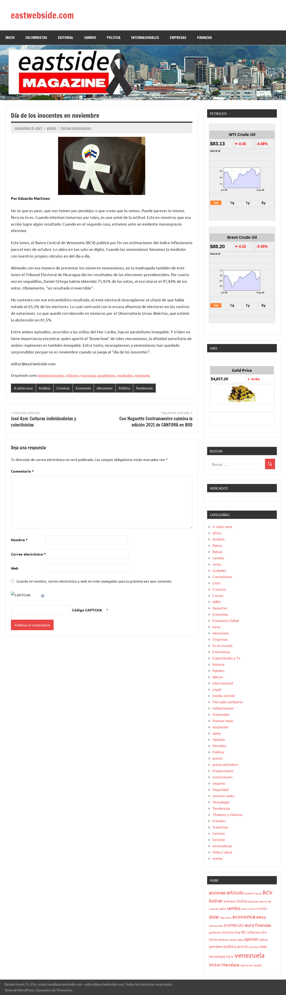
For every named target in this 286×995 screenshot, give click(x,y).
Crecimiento (222, 576)
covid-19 (252, 908)
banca (258, 893)
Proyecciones (222, 770)
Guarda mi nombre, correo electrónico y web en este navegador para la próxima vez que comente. (94, 581)
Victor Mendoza (224, 964)
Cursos (217, 595)
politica (229, 946)
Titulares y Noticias (227, 814)
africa (216, 532)
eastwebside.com (42, 15)
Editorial (66, 37)
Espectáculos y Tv (226, 658)
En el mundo (222, 645)
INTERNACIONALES (145, 37)
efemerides (216, 925)
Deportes (219, 608)
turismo (218, 833)
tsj (228, 956)
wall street (246, 965)
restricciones (222, 777)
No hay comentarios (76, 128)
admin (51, 128)
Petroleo (219, 745)
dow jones (225, 917)
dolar (214, 916)
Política (124, 388)
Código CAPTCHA (87, 610)
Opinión (218, 739)
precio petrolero (225, 764)
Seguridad (220, 789)
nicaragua (88, 375)
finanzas (263, 925)
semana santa (223, 795)
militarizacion (223, 708)
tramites (219, 820)
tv (232, 956)
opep (216, 733)
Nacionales (221, 714)
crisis (216, 583)
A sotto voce (23, 388)
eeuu (216, 626)
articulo (235, 892)
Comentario (22, 471)
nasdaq (233, 939)
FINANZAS (204, 37)
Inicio (10, 37)
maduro (223, 939)
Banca (217, 545)
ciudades (219, 570)
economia (243, 916)
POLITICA (113, 37)
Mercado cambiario (227, 701)
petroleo (216, 946)
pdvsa (263, 939)
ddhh (216, 601)
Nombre (19, 539)
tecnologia (217, 956)
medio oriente (223, 695)
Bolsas (217, 551)
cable (222, 908)
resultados (125, 375)
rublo (263, 946)
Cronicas (63, 388)
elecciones (105, 388)
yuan (258, 965)
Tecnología (220, 802)
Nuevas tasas (222, 720)
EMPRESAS (178, 37)
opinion (251, 939)
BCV (267, 892)
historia (218, 664)
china (244, 908)
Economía (83, 388)
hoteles (218, 670)
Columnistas (36, 37)
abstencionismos (51, 375)
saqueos (218, 783)
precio (217, 758)
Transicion (220, 827)
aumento (249, 893)
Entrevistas (221, 651)
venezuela (142, 375)
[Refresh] (42, 595)
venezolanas (222, 845)
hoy (237, 932)
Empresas (220, 639)
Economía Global (225, 620)
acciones (217, 892)
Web (14, 568)
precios (253, 947)
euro (249, 925)
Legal (216, 689)
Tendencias (144, 388)
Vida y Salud (222, 852)
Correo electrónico (28, 554)
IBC (243, 932)
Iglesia (217, 676)
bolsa (242, 900)
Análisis (44, 388)
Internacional (222, 683)
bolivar (216, 900)
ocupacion (220, 727)
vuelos (217, 858)
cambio (218, 558)
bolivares (230, 901)
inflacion (72, 375)
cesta (216, 564)
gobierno (215, 932)
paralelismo (106, 375)
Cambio (90, 37)
